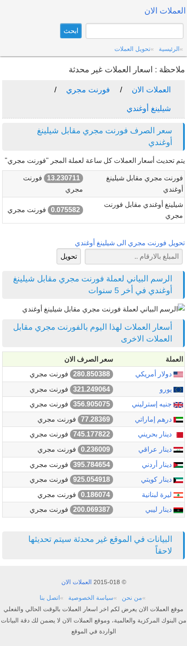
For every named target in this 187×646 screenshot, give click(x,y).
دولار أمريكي (154, 374)
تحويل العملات (132, 48)
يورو (167, 389)
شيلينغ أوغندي (149, 108)
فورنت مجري (88, 89)
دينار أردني (158, 464)
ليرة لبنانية (158, 494)
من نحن (132, 597)
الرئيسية (169, 48)
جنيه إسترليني (153, 404)
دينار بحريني (156, 434)
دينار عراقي (156, 449)
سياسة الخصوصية (91, 597)
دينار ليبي (159, 509)
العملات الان (151, 89)
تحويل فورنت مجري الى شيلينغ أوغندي (130, 243)
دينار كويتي (157, 479)
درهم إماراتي (154, 419)
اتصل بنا (50, 597)
